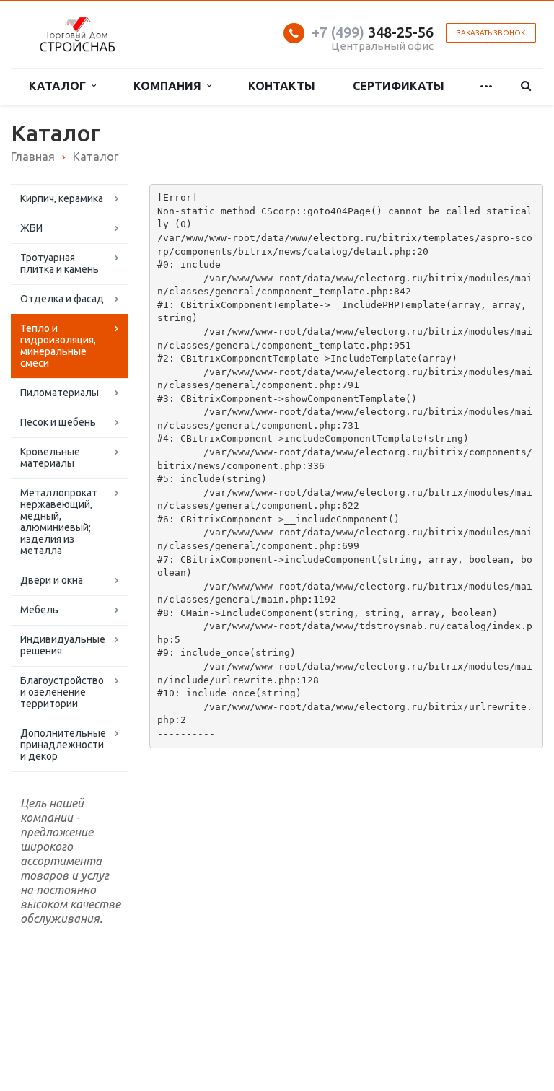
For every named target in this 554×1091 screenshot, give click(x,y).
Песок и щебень (58, 422)
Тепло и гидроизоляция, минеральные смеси (58, 346)
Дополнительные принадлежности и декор (63, 744)
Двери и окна (51, 580)
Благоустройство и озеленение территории (62, 692)
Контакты (281, 85)
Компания (170, 85)
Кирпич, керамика (61, 198)
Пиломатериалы (59, 392)
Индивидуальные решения (62, 645)
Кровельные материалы (50, 457)
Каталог (60, 85)
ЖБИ (31, 228)
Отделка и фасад (62, 298)
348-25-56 (373, 32)
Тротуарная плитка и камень (59, 263)
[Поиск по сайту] (526, 86)
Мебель (39, 609)
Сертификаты (398, 85)
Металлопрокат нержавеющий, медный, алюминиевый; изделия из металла (58, 521)
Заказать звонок (491, 33)
